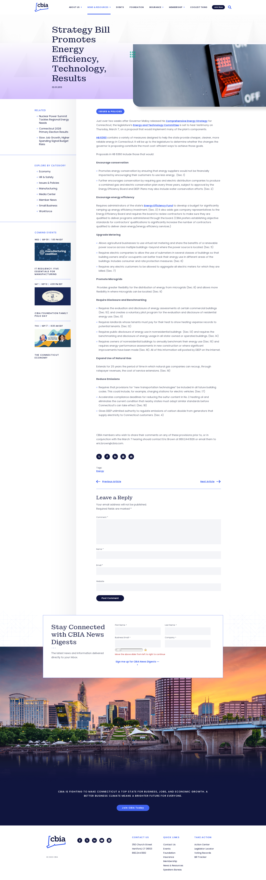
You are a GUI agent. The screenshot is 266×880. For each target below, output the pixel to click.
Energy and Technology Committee (156, 125)
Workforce (45, 211)
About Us (74, 7)
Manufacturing (48, 188)
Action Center (202, 844)
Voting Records (202, 852)
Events (120, 7)
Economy (45, 171)
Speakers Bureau (172, 869)
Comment (102, 517)
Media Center (47, 194)
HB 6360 (101, 137)
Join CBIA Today (133, 807)
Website (100, 581)
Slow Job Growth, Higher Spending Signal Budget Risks (54, 141)
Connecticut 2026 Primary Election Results (53, 130)
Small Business (48, 205)
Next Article (207, 481)
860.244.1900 (139, 852)
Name (100, 549)
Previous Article (111, 481)
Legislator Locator (204, 848)
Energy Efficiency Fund (158, 205)
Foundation (137, 7)
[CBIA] (41, 7)
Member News (48, 200)
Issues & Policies (49, 183)
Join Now (218, 7)
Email (99, 565)
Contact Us (169, 844)
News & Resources (97, 7)
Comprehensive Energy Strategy (187, 121)
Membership (175, 7)
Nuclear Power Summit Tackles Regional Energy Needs (54, 120)
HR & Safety (46, 177)
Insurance (155, 7)
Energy (100, 471)
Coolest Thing (198, 7)
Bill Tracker (200, 857)
